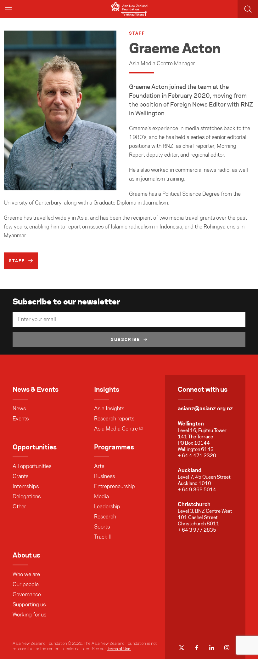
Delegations (27, 496)
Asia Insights (109, 408)
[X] (181, 647)
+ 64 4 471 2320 (197, 455)
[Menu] (9, 9)
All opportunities (32, 466)
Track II (103, 536)
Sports (102, 526)
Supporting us (29, 604)
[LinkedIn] (212, 647)
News (19, 408)
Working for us (29, 614)
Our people (26, 584)
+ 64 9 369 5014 (197, 489)
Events (21, 418)
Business (104, 476)
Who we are (26, 574)
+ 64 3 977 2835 (197, 530)
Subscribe (125, 339)
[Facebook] (196, 647)
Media (101, 496)
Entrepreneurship (114, 486)
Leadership (107, 506)
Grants (20, 476)
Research (105, 516)
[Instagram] (227, 647)
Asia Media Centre (116, 428)
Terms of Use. (119, 648)
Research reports (114, 418)
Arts (99, 466)
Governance (27, 594)
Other (19, 506)
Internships (26, 486)
